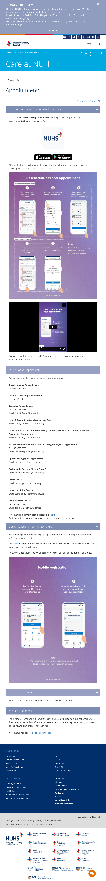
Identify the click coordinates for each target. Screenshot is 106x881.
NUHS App (10, 756)
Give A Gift (59, 767)
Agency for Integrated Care (17, 798)
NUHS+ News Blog (62, 770)
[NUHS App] (69, 37)
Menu (90, 43)
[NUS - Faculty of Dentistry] (88, 868)
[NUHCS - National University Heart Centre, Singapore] (88, 852)
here (27, 359)
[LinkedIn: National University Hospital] (79, 37)
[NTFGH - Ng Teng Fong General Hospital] (63, 835)
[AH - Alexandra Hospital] (88, 835)
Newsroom (59, 763)
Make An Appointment (15, 767)
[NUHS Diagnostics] (63, 860)
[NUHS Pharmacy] (88, 860)
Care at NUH (18, 52)
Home (8, 52)
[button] (95, 54)
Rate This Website (62, 800)
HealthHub (10, 791)
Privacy (58, 796)
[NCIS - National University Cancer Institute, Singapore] (63, 852)
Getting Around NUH (15, 759)
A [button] (81, 54)
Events (57, 759)
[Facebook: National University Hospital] (84, 37)
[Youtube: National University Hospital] (93, 37)
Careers (58, 756)
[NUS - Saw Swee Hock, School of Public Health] (39, 877)
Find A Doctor (11, 763)
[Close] (98, 4)
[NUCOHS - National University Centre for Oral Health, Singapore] (39, 860)
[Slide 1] (53, 30)
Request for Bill (12, 770)
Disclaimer (59, 793)
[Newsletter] (65, 37)
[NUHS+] (98, 37)
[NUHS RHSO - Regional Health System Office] (39, 868)
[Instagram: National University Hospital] (88, 37)
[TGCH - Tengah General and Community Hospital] (39, 843)
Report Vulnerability (64, 804)
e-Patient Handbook (41, 732)
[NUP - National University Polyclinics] (88, 843)
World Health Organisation (17, 794)
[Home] (39, 835)
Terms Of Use (61, 785)
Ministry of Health (13, 784)
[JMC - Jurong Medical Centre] (39, 852)
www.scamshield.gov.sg (17, 18)
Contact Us (59, 778)
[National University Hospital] (17, 44)
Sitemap (58, 782)
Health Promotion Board (16, 787)
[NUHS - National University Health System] (15, 839)
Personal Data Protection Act (67, 789)
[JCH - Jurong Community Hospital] (63, 843)
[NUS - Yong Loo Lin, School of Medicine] (63, 868)
